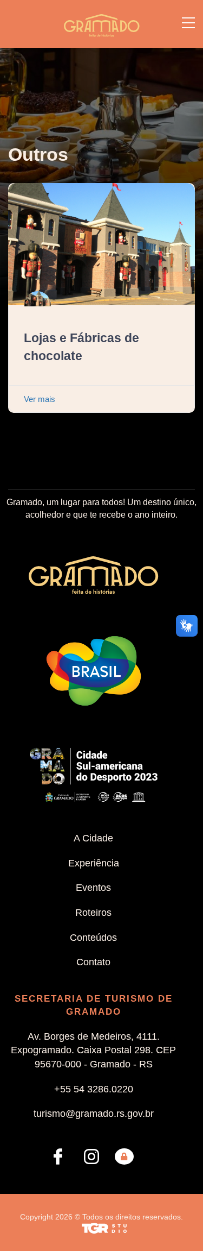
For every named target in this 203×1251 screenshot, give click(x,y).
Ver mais (39, 399)
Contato (93, 962)
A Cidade (93, 838)
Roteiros (93, 912)
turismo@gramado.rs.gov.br (94, 1113)
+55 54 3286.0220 (93, 1089)
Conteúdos (93, 937)
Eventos (93, 887)
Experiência (93, 863)
